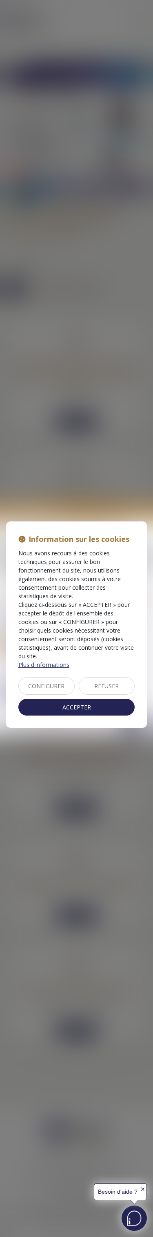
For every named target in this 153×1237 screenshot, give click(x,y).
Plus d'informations (43, 665)
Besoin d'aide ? (117, 1191)
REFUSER (106, 686)
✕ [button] (142, 1189)
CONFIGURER (46, 686)
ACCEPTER (76, 707)
